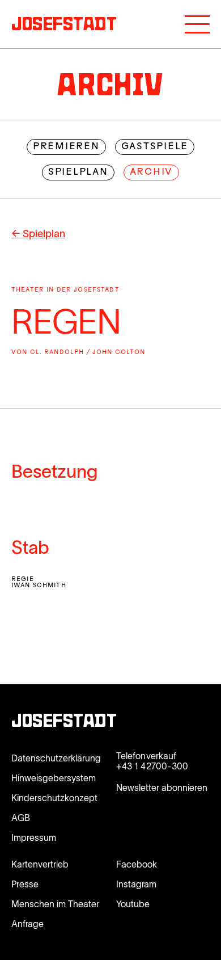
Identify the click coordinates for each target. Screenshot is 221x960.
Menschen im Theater (55, 904)
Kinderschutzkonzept (54, 798)
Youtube (133, 904)
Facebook (136, 864)
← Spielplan (38, 233)
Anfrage (27, 924)
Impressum (33, 837)
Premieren (66, 146)
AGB (20, 817)
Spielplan (78, 172)
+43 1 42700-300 (152, 766)
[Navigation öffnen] (197, 24)
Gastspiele (155, 146)
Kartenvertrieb (40, 864)
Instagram (136, 884)
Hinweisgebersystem (53, 778)
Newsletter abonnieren (161, 787)
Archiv (151, 172)
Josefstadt (64, 722)
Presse (25, 884)
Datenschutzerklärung (56, 758)
